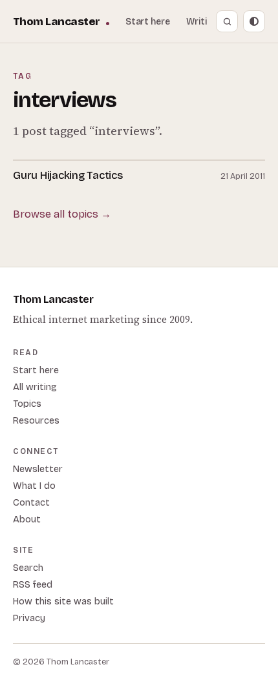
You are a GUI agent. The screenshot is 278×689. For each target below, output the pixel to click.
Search (28, 567)
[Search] (227, 21)
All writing (35, 387)
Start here (147, 21)
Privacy (29, 618)
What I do (34, 485)
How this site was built (63, 601)
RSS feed (32, 584)
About (27, 519)
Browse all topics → (62, 214)
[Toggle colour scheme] (254, 21)
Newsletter (38, 469)
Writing (201, 21)
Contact (31, 502)
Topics (27, 403)
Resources (36, 420)
